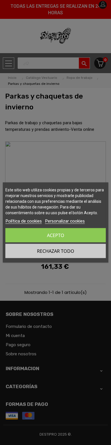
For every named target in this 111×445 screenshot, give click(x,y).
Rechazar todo (55, 251)
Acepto (55, 235)
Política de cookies (23, 221)
